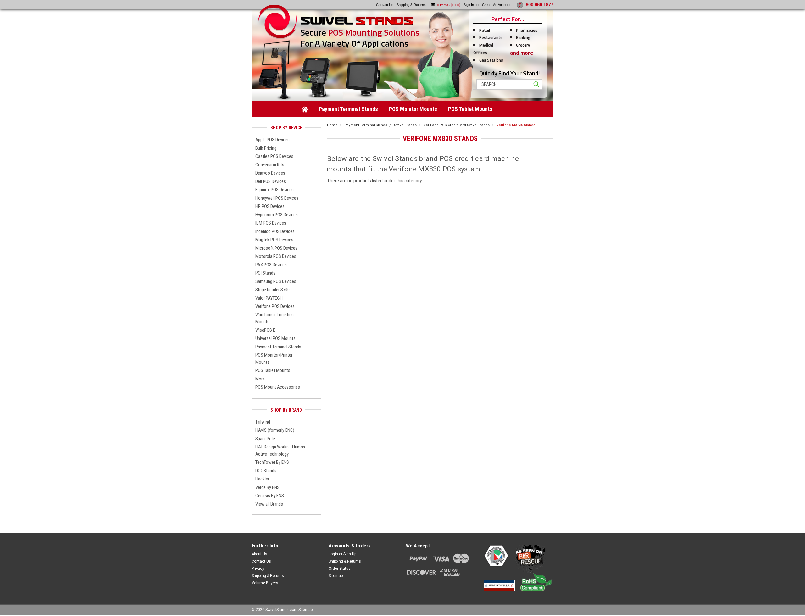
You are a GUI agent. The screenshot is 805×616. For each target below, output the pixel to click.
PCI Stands (265, 273)
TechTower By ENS (272, 462)
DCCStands (265, 471)
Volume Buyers (265, 583)
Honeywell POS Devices (276, 198)
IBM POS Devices (270, 223)
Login (333, 554)
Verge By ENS (267, 487)
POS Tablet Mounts (470, 109)
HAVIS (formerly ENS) (274, 430)
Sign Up (349, 554)
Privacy (258, 568)
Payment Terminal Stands (348, 109)
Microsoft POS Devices (276, 248)
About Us (259, 554)
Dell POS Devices (270, 181)
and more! (522, 52)
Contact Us (261, 561)
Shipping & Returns (268, 576)
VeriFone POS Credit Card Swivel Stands (457, 125)
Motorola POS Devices (275, 256)
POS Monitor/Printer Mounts (273, 358)
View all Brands (269, 504)
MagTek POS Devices (274, 239)
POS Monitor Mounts (413, 109)
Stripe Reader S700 (272, 289)
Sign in (469, 5)
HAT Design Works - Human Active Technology (280, 450)
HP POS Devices (270, 206)
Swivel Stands (405, 125)
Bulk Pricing (265, 148)
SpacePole (265, 438)
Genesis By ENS (269, 495)
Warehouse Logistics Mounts (274, 318)
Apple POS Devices (272, 139)
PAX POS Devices (271, 265)
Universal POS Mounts (275, 338)
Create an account (496, 5)
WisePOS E (265, 330)
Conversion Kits (269, 165)
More (260, 379)
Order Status (340, 568)
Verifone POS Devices (275, 306)
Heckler (262, 479)
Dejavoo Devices (270, 173)
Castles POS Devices (274, 156)
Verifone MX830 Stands (516, 125)
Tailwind (262, 422)
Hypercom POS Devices (276, 215)
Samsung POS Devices (275, 281)
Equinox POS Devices (274, 189)
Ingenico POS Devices (275, 231)
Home (332, 125)
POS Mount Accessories (277, 387)
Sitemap (336, 576)
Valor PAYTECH (269, 298)
